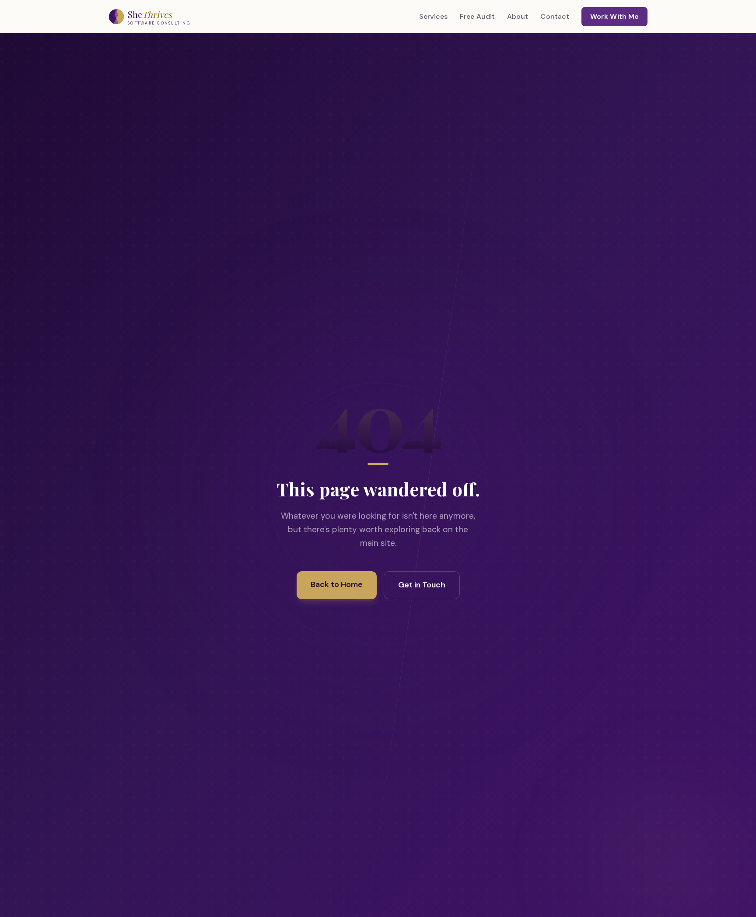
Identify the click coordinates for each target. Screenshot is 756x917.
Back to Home (337, 584)
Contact (554, 16)
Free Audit (477, 16)
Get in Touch (421, 585)
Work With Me (614, 16)
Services (433, 16)
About (517, 16)
